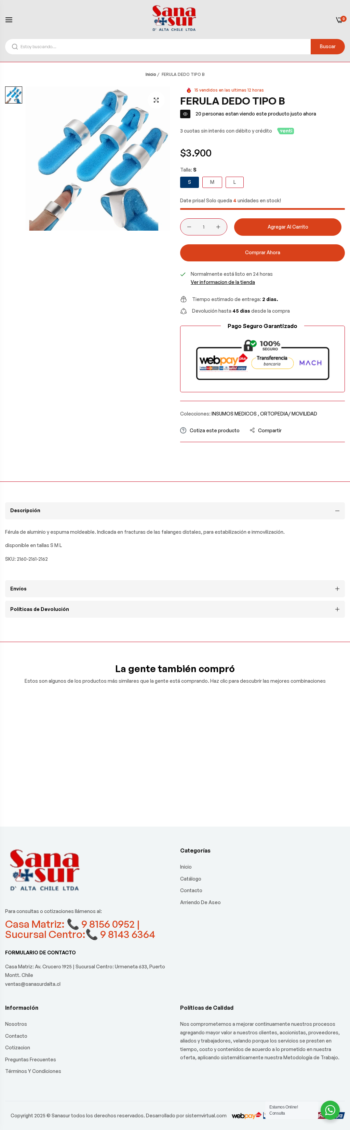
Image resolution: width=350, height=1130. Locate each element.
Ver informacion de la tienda (223, 282)
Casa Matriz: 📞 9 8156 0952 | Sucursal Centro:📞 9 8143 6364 (80, 928)
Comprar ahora (262, 252)
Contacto (191, 890)
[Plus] (218, 227)
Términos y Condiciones (33, 1071)
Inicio (151, 74)
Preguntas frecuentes (30, 1059)
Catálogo (190, 879)
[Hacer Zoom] (156, 100)
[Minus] (189, 227)
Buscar (328, 46)
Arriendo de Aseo (200, 902)
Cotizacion (17, 1047)
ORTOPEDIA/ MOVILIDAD (288, 414)
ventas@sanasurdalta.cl (32, 984)
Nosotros (16, 1024)
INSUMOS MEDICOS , (235, 414)
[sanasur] (175, 19)
